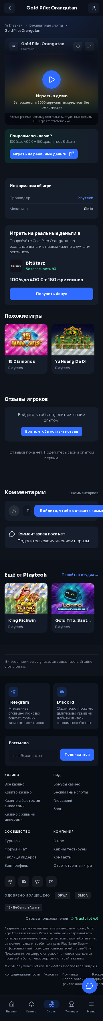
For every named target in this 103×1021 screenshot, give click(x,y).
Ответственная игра (73, 865)
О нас (59, 840)
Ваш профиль (16, 865)
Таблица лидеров (21, 857)
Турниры (12, 840)
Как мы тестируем (70, 849)
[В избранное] (77, 46)
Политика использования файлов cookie (75, 979)
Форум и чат (16, 849)
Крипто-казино (18, 792)
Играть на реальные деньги (39, 154)
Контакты (63, 857)
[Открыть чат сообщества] (89, 986)
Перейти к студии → (80, 574)
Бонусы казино (67, 784)
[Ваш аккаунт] (93, 8)
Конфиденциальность (22, 974)
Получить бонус (51, 293)
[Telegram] (10, 881)
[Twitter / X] (37, 881)
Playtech (85, 197)
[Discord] (23, 881)
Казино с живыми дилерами (20, 817)
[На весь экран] (89, 46)
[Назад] (9, 8)
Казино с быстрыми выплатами (22, 803)
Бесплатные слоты (46, 25)
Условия (51, 974)
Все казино (15, 784)
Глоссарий (63, 800)
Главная (16, 25)
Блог (58, 808)
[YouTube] (51, 881)
